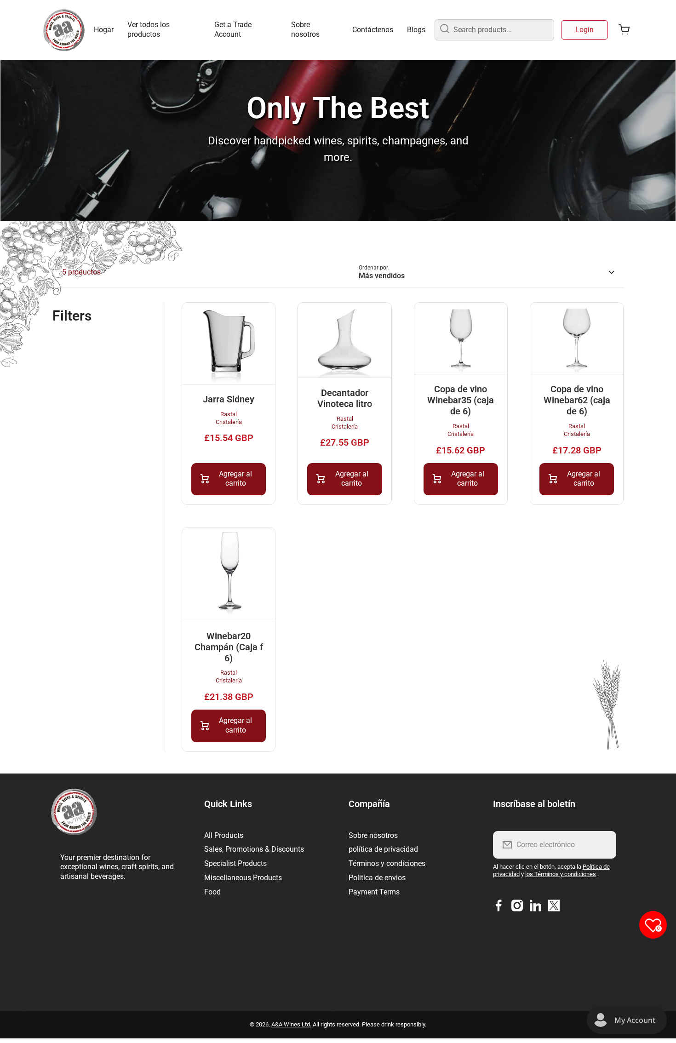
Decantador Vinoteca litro (344, 398)
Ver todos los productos (148, 29)
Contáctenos (372, 29)
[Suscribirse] (603, 845)
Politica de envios (377, 877)
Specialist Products (235, 863)
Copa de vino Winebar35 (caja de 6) (460, 400)
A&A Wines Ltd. (291, 1024)
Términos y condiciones (387, 863)
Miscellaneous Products (243, 877)
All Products (223, 835)
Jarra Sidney (228, 399)
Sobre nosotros (305, 29)
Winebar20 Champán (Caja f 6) (229, 647)
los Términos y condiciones (560, 874)
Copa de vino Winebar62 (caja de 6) (577, 400)
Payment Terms (374, 892)
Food (212, 892)
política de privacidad (383, 849)
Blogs (416, 29)
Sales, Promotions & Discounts (254, 849)
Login (584, 29)
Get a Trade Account (233, 29)
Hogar (104, 29)
